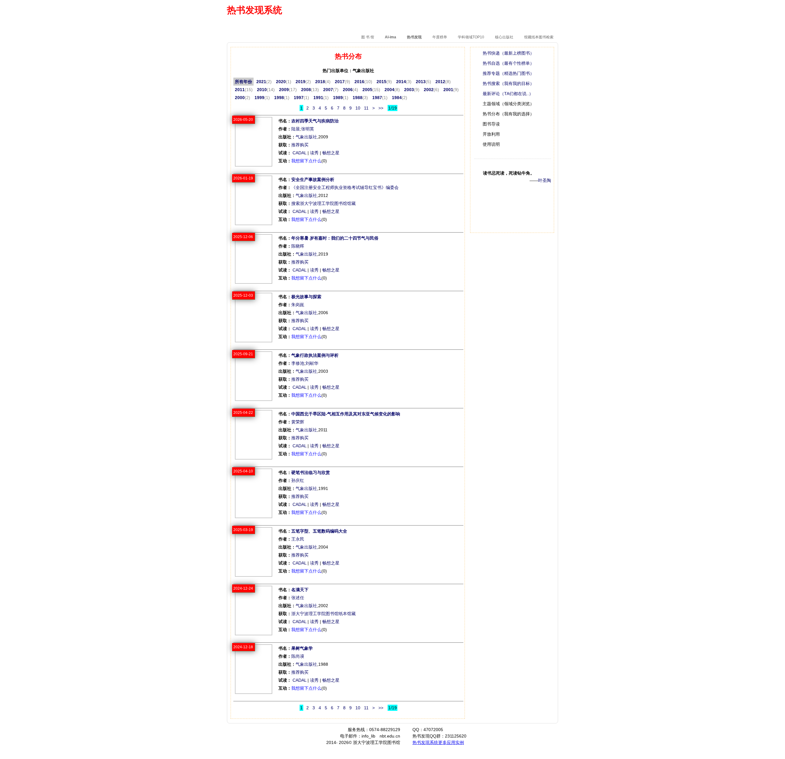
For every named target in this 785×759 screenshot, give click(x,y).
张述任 (297, 597)
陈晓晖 (297, 246)
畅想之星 (330, 152)
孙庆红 (297, 480)
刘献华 (311, 363)
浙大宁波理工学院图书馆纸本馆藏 (323, 613)
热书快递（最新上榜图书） (508, 53)
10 (357, 108)
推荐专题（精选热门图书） (508, 73)
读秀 (314, 152)
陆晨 (295, 128)
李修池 (297, 363)
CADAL (299, 152)
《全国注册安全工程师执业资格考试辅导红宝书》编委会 (345, 187)
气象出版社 (306, 136)
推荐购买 (299, 144)
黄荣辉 (297, 421)
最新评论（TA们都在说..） (508, 93)
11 (366, 108)
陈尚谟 (297, 656)
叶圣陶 (544, 180)
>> (380, 108)
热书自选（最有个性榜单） (508, 63)
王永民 (297, 539)
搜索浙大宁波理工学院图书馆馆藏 (323, 203)
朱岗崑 (297, 304)
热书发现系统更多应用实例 (438, 742)
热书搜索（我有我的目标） (508, 83)
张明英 (307, 128)
